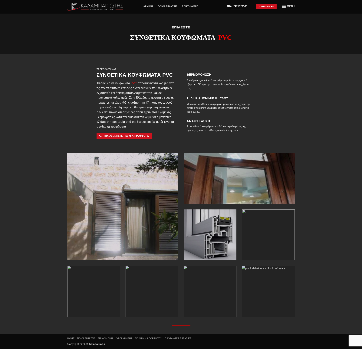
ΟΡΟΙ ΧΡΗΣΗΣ (124, 338)
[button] (288, 6)
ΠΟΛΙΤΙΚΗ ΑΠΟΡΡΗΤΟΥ (148, 338)
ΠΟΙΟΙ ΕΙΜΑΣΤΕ (167, 6)
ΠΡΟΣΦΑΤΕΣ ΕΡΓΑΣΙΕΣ (178, 338)
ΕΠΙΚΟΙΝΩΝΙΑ (190, 6)
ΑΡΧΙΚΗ (148, 6)
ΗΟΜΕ (70, 338)
